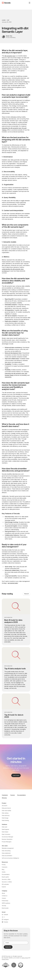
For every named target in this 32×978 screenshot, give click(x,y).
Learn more (16, 775)
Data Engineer (5, 829)
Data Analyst (5, 831)
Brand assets (5, 908)
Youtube (6, 922)
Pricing (3, 864)
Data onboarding (6, 850)
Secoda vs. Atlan (6, 879)
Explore (4, 886)
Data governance (6, 808)
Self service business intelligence (10, 858)
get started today (13, 583)
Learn (3, 20)
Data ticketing (5, 820)
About (3, 893)
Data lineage (5, 818)
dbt (8, 20)
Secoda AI (4, 805)
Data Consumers (6, 834)
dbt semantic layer (10, 56)
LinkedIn (6, 914)
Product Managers (6, 841)
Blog (3, 869)
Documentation (21, 795)
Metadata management (8, 848)
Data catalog (5, 813)
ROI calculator (5, 884)
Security (4, 905)
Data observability (6, 810)
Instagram (6, 919)
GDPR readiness (6, 903)
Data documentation (7, 855)
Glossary (4, 798)
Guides (3, 872)
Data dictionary (6, 815)
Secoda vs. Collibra (7, 881)
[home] (6, 3)
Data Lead (4, 827)
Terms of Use (24, 957)
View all (26, 593)
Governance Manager (7, 836)
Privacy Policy (5, 959)
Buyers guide (5, 877)
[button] (29, 3)
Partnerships (5, 900)
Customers (5, 795)
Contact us (4, 895)
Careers (12, 795)
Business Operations (7, 839)
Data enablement (6, 853)
